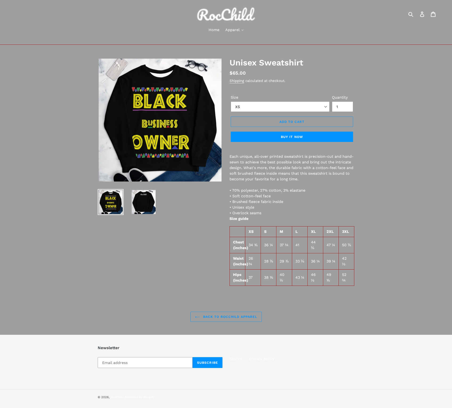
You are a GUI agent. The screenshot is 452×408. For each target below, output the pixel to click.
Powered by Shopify (139, 397)
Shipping (237, 81)
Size (234, 97)
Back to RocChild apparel (229, 317)
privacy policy (261, 358)
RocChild (117, 397)
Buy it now (292, 137)
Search (236, 358)
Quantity (340, 97)
